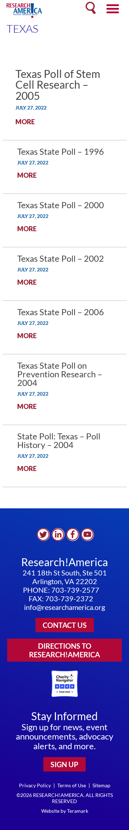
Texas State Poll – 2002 (60, 258)
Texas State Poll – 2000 (60, 205)
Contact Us (65, 625)
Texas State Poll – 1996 (60, 151)
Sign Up (64, 764)
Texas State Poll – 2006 (60, 312)
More (25, 122)
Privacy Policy (35, 785)
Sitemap (101, 785)
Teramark (77, 811)
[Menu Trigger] (113, 8)
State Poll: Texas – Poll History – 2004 (58, 440)
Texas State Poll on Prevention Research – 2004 (59, 374)
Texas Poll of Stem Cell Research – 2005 (57, 84)
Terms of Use (71, 785)
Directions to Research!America (64, 650)
